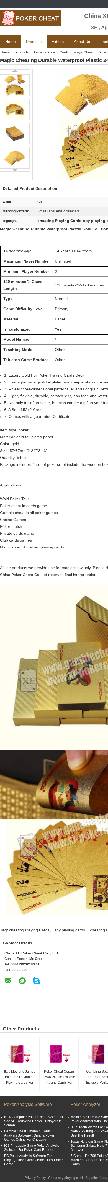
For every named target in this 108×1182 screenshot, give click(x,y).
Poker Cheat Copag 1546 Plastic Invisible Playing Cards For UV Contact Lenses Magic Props (59, 1077)
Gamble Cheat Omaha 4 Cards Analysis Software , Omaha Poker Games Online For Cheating (29, 1135)
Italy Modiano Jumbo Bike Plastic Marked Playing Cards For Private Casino (19, 1077)
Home (10, 41)
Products (34, 41)
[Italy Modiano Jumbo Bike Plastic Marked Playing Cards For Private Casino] (19, 1054)
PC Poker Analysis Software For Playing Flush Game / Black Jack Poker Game (33, 1160)
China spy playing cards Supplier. (73, 1178)
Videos (58, 41)
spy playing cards (70, 930)
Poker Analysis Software (28, 1104)
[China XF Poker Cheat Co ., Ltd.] (30, 18)
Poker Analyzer (85, 1104)
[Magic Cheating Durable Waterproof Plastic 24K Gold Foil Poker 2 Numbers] (15, 85)
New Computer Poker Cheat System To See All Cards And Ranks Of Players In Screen (33, 1121)
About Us (82, 41)
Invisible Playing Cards (51, 52)
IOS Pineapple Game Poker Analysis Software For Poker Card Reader (31, 1148)
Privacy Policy (35, 1178)
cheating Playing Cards (29, 930)
